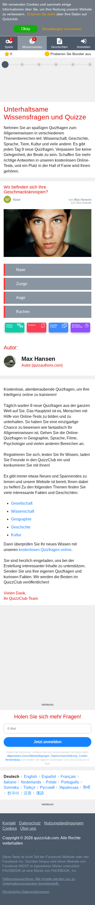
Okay (25, 29)
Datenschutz (30, 823)
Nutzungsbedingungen (64, 823)
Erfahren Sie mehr (41, 14)
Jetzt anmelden (48, 742)
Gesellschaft (21, 503)
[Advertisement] (47, 656)
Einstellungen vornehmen (62, 29)
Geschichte (20, 527)
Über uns (28, 828)
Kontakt (9, 823)
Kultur (16, 535)
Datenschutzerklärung (64, 755)
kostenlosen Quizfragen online (45, 550)
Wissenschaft (22, 511)
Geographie (21, 519)
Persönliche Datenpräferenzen (25, 892)
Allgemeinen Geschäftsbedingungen (28, 755)
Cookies (9, 828)
